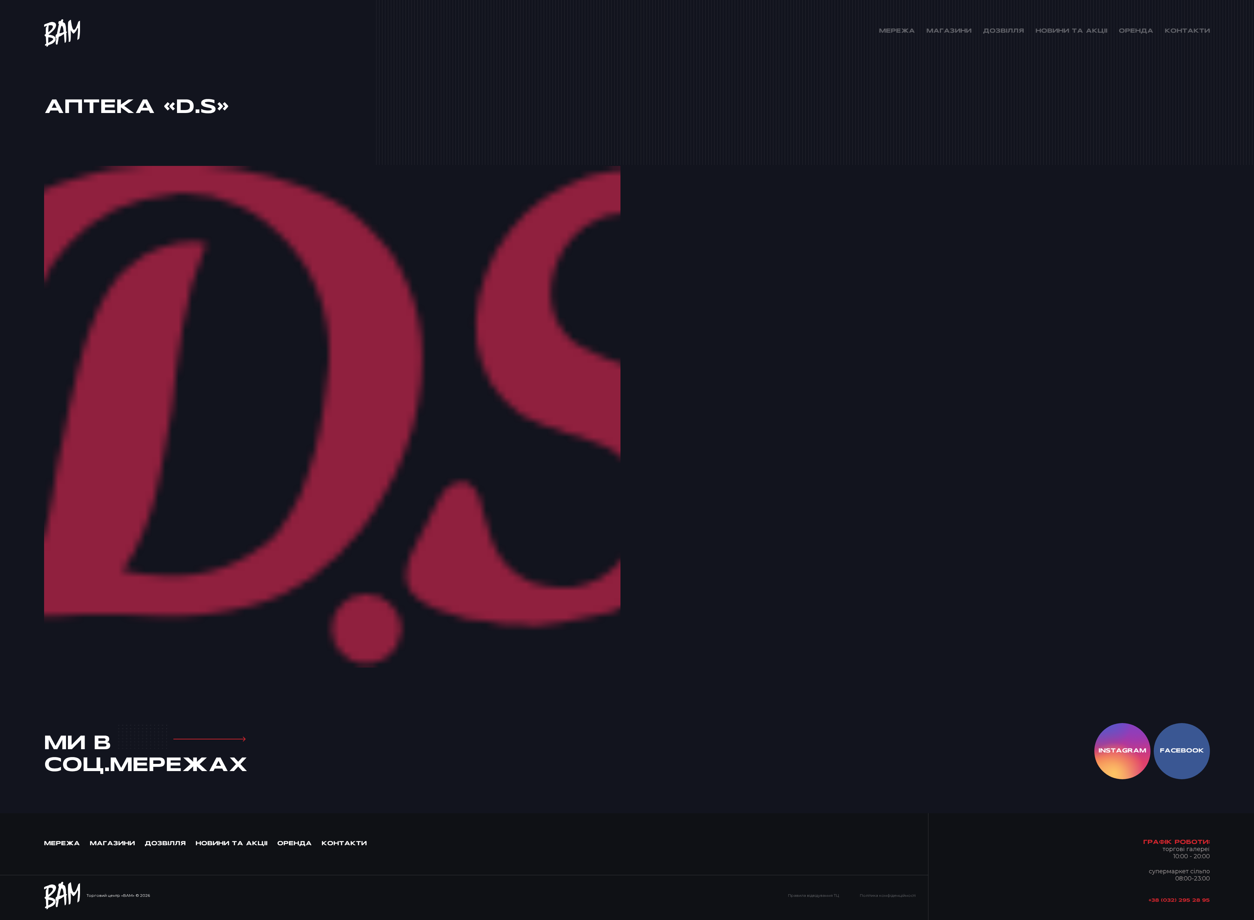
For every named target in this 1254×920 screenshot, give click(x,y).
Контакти (344, 844)
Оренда (294, 844)
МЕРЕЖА (62, 844)
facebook (1182, 751)
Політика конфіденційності (888, 895)
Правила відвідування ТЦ (813, 895)
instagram (1122, 751)
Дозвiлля (165, 844)
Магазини (112, 844)
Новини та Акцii (231, 844)
